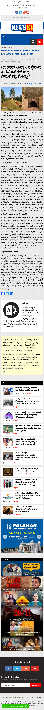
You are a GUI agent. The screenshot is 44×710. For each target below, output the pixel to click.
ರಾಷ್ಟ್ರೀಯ (28, 393)
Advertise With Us (31, 5)
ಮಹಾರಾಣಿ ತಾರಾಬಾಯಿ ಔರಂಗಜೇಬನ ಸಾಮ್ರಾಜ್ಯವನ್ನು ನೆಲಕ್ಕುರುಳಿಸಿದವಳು (26, 509)
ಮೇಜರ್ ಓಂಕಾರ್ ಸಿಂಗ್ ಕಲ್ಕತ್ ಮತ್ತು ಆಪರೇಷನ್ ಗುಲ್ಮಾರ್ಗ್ (26, 470)
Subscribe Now (22, 8)
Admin (39, 84)
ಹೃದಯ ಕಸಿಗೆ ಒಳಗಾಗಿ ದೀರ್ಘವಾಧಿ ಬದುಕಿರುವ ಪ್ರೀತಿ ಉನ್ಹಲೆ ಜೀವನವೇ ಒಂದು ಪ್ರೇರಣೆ (28, 428)
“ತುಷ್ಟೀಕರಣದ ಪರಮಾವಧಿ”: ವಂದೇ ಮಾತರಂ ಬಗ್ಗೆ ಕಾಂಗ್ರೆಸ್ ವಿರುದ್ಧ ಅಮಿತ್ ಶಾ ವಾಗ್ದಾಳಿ (26, 441)
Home (8, 5)
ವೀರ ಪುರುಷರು (17, 407)
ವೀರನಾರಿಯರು (17, 515)
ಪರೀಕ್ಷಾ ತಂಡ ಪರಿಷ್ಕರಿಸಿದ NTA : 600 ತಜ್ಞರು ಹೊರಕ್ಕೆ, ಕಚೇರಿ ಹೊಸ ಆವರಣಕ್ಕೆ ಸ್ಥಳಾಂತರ (27, 496)
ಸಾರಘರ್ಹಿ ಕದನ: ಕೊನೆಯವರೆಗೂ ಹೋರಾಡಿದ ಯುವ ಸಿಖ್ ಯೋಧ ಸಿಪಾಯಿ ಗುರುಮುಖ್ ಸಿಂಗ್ (27, 401)
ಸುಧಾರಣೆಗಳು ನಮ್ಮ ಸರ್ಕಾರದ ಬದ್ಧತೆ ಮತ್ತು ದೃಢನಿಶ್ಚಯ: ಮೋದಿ (27, 389)
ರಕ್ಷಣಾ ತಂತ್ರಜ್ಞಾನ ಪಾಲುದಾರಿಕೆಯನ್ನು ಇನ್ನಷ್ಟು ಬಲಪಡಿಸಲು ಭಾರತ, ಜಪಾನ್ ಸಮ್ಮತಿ (26, 456)
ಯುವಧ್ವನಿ (30, 84)
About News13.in (18, 5)
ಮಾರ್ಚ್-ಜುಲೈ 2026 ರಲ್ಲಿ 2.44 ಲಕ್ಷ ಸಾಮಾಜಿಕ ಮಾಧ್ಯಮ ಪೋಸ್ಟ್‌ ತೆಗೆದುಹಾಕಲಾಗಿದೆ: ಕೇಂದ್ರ (28, 415)
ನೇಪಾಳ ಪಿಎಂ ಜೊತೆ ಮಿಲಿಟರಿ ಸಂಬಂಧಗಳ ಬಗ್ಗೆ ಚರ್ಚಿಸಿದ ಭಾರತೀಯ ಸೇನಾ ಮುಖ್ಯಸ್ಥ (26, 482)
